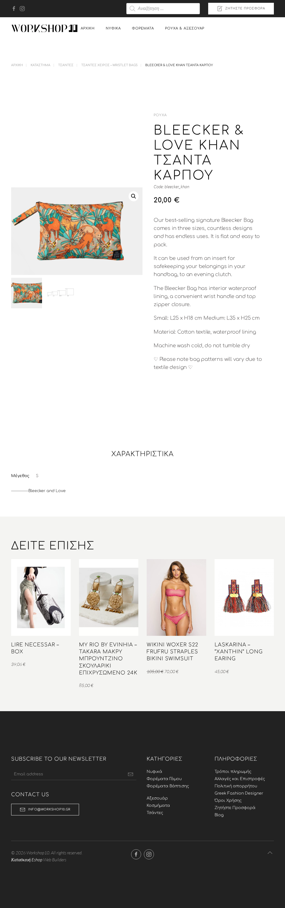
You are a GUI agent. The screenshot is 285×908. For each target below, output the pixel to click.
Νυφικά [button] (113, 28)
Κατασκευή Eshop (26, 859)
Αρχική (88, 28)
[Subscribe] (130, 774)
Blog (219, 815)
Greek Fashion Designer (239, 793)
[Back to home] (44, 28)
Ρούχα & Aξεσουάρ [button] (184, 28)
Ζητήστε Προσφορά (245, 8)
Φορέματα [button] (143, 28)
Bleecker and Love (47, 491)
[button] (134, 196)
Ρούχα (160, 115)
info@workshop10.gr (49, 809)
